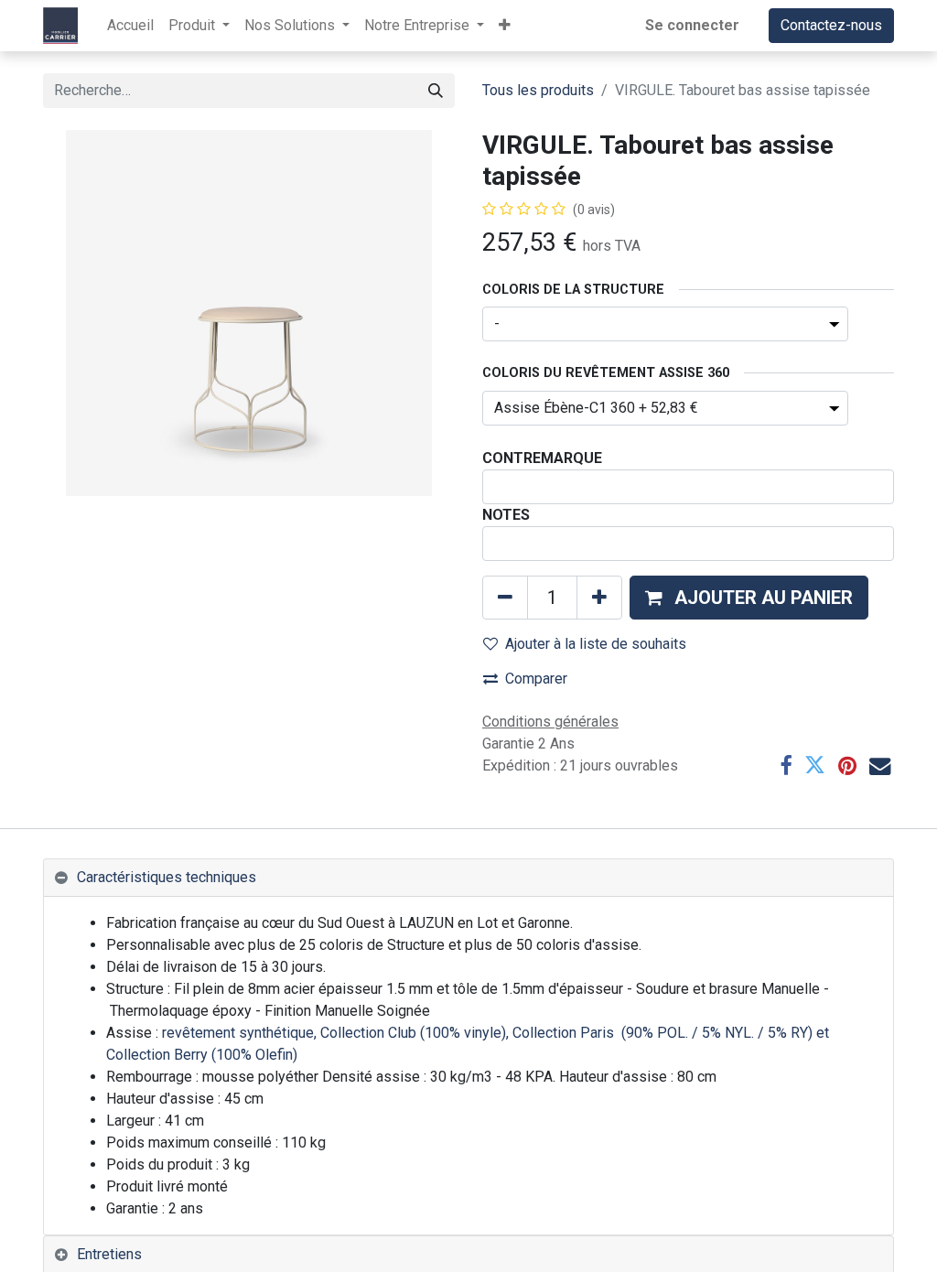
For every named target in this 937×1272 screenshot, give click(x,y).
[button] (504, 25)
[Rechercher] (435, 90)
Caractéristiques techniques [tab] (166, 877)
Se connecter (692, 25)
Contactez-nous (831, 25)
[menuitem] (130, 25)
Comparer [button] (536, 678)
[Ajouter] (599, 598)
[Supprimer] (505, 598)
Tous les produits (538, 90)
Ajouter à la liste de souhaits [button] (595, 643)
